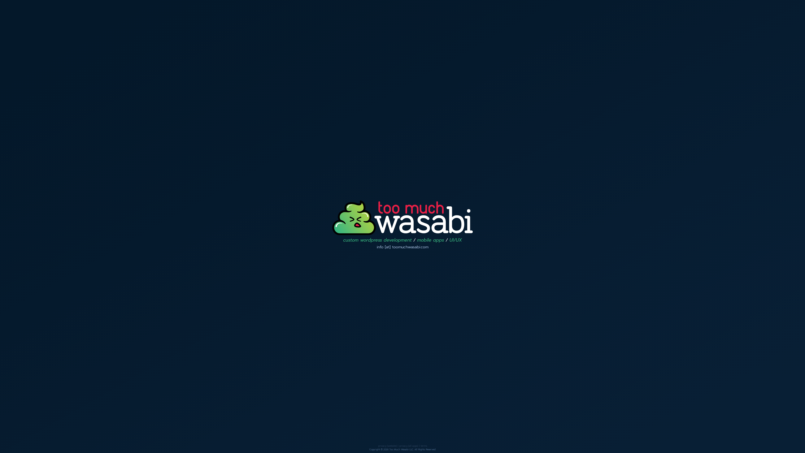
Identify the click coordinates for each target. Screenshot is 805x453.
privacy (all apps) (408, 446)
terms (424, 446)
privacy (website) (387, 446)
